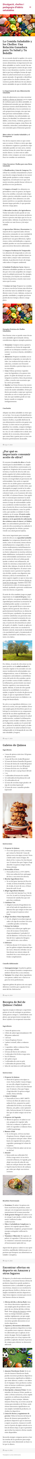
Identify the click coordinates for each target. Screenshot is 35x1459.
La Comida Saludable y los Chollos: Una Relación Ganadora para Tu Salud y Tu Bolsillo (17, 47)
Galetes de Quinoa (14, 745)
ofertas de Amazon (19, 1311)
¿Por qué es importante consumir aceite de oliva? (16, 454)
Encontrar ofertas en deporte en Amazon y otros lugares (16, 1270)
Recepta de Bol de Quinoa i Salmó (14, 1003)
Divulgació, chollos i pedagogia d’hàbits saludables (13, 7)
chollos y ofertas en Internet (12, 99)
